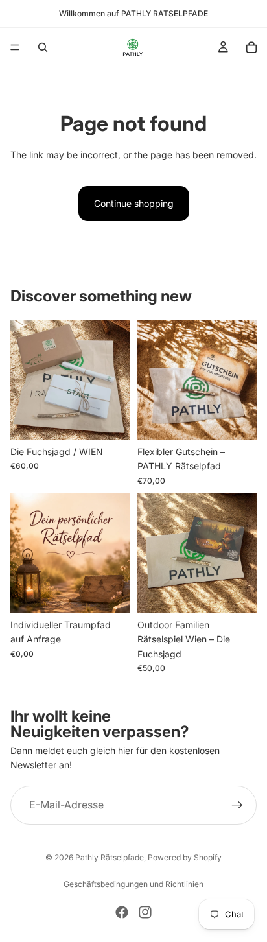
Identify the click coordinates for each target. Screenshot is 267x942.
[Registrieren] (237, 805)
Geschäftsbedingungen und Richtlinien (133, 884)
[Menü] (15, 47)
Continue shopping (134, 203)
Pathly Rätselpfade (109, 857)
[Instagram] (145, 912)
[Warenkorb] (251, 47)
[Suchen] (43, 47)
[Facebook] (122, 912)
